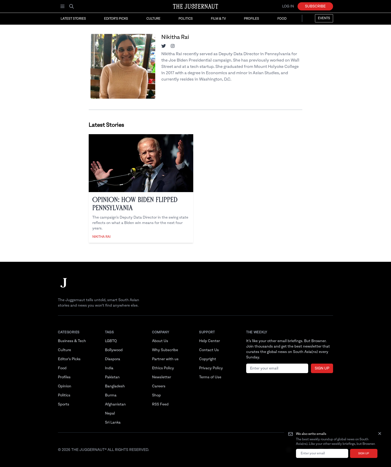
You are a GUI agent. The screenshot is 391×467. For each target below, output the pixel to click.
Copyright (207, 359)
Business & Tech (72, 341)
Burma (111, 395)
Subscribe (315, 6)
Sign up (363, 453)
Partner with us (165, 359)
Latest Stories (73, 19)
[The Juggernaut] (63, 287)
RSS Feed (160, 404)
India (109, 368)
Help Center (209, 341)
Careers (158, 386)
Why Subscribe (165, 350)
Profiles (251, 19)
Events (324, 18)
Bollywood (114, 350)
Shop (156, 395)
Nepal (110, 413)
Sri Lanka (113, 422)
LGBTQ (111, 341)
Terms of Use (210, 377)
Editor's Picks (116, 19)
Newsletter (161, 377)
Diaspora (112, 359)
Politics (186, 19)
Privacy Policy (211, 368)
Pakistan (112, 377)
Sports (63, 404)
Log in (288, 6)
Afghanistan (115, 404)
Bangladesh (115, 386)
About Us (160, 341)
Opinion (64, 386)
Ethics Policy (163, 368)
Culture (153, 19)
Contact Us (209, 350)
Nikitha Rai (101, 237)
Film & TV (218, 19)
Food (281, 19)
